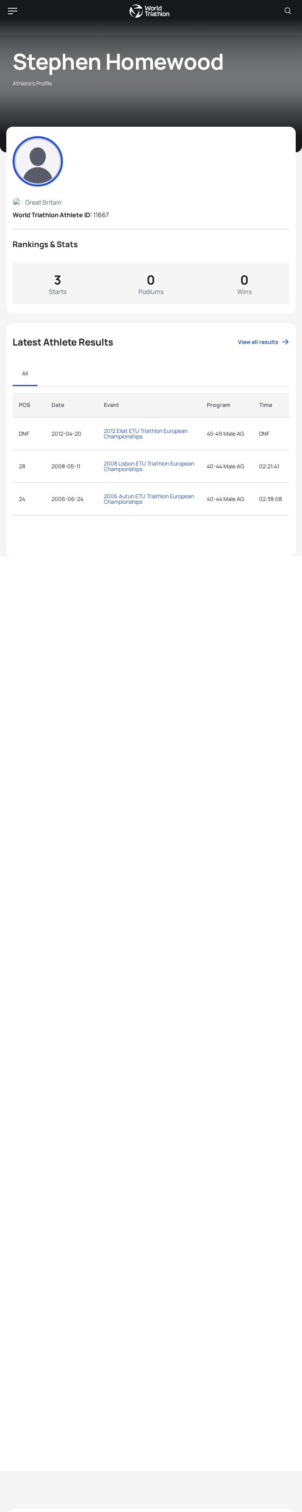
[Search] (287, 11)
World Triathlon (149, 11)
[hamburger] (12, 11)
